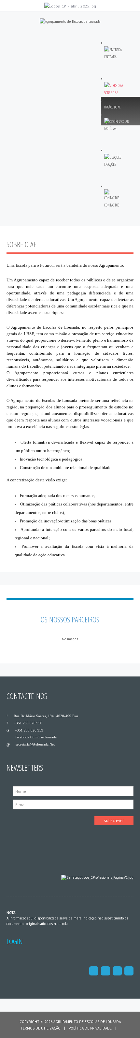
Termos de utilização (41, 1028)
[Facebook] (93, 970)
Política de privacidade (90, 1028)
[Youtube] (128, 970)
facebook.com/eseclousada (36, 737)
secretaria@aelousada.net (35, 744)
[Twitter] (105, 970)
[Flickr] (117, 970)
